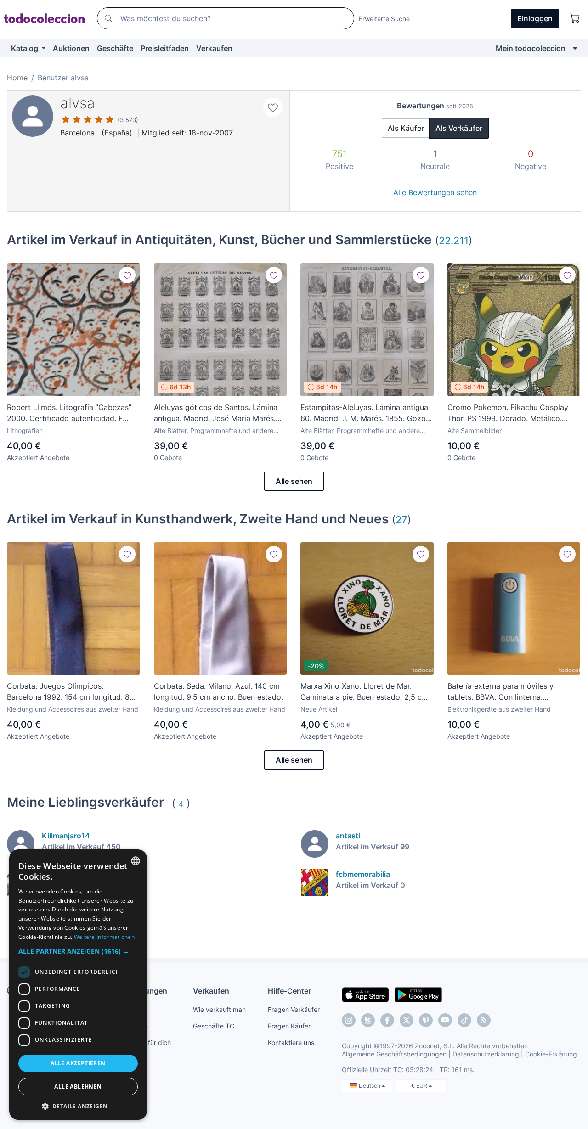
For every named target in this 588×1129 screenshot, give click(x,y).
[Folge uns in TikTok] (464, 1020)
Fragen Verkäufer (294, 1009)
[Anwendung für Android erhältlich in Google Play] (418, 994)
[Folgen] (127, 275)
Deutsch (370, 1085)
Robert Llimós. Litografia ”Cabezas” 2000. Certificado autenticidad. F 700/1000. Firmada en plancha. (69, 413)
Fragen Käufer (289, 1026)
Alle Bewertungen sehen (435, 192)
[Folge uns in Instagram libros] (368, 1020)
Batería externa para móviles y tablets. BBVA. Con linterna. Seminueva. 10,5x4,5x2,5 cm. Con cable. (506, 691)
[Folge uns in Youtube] (445, 1020)
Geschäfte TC (213, 1026)
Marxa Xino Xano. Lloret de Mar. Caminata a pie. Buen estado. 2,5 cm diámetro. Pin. (364, 691)
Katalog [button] (25, 48)
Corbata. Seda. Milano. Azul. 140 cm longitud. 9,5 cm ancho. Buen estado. (218, 691)
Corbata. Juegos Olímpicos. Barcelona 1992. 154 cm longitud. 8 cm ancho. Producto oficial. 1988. (68, 691)
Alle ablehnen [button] (78, 1086)
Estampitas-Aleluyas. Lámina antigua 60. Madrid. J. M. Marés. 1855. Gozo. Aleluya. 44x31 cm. (364, 413)
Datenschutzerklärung (485, 1054)
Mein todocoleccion (530, 48)
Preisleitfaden (165, 48)
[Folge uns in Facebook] (387, 1020)
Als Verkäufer (458, 128)
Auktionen (71, 48)
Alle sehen (294, 481)
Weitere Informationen (104, 937)
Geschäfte (115, 48)
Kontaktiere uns (291, 1042)
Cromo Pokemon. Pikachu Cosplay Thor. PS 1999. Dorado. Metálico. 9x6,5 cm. (507, 413)
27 (401, 519)
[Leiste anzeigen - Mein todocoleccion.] (575, 48)
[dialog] (78, 984)
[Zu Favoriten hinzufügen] (273, 107)
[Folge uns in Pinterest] (426, 1020)
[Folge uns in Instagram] (349, 1020)
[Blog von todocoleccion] (484, 1020)
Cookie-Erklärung (551, 1054)
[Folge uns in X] (406, 1020)
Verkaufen (214, 48)
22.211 (454, 240)
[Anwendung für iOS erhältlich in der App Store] (365, 994)
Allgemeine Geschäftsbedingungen (394, 1054)
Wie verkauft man (219, 1009)
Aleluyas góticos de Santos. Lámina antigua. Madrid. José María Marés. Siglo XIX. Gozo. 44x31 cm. (215, 413)
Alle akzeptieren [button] (78, 1063)
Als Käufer (406, 128)
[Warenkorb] (575, 18)
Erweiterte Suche (384, 18)
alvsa (77, 103)
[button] (78, 951)
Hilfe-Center (289, 990)
